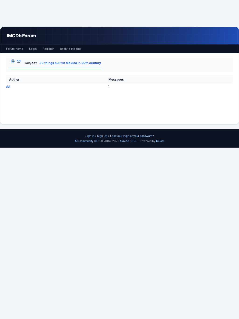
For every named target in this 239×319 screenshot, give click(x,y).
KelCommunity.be (86, 141)
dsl (8, 86)
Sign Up (102, 136)
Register (48, 48)
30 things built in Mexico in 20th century (70, 63)
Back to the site (70, 48)
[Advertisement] (119, 13)
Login (33, 48)
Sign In (89, 136)
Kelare (160, 141)
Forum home (14, 48)
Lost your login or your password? (132, 136)
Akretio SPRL (129, 141)
